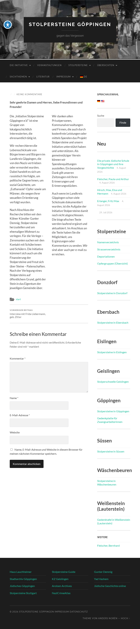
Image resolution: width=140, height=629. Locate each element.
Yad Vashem (101, 578)
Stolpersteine (78, 65)
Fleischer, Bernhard (108, 545)
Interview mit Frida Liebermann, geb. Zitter (28, 314)
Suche (100, 115)
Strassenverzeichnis (108, 249)
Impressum (63, 76)
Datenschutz (79, 611)
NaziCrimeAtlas (61, 593)
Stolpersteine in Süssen (110, 451)
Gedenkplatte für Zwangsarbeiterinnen (109, 420)
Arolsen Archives (62, 585)
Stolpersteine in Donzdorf (112, 293)
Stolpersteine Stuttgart (23, 593)
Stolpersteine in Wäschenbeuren (106, 482)
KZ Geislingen (60, 578)
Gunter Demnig (103, 571)
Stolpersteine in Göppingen (113, 411)
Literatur (43, 76)
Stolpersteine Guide (63, 571)
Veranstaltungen (49, 65)
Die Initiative (19, 65)
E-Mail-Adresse (20, 415)
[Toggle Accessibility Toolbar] (8, 25)
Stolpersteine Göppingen (70, 24)
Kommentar (17, 358)
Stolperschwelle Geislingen (113, 381)
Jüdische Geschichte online (110, 585)
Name (14, 398)
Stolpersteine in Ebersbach (112, 322)
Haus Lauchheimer (21, 571)
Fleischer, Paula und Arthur (113, 179)
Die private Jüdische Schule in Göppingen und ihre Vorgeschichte (113, 164)
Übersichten (105, 65)
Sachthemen (18, 76)
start (18, 299)
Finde (123, 122)
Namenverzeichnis (108, 242)
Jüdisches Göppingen (22, 585)
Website (15, 432)
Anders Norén (107, 618)
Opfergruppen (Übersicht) (112, 263)
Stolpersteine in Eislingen (112, 352)
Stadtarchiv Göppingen (23, 578)
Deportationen (106, 256)
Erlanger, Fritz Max (108, 201)
